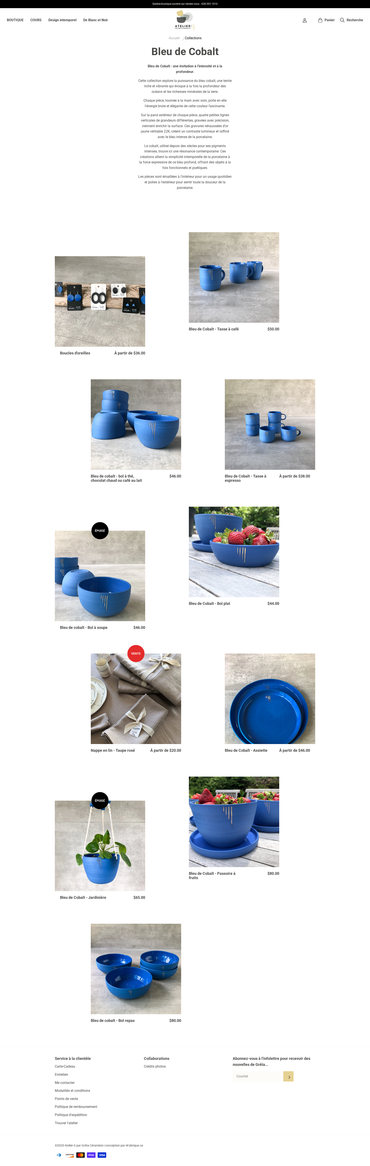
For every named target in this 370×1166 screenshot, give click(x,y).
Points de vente (66, 1099)
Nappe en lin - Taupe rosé (113, 750)
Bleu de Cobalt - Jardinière (83, 897)
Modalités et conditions (72, 1091)
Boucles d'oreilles (75, 353)
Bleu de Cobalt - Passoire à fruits (212, 875)
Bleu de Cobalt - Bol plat (209, 603)
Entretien (61, 1075)
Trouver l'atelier (66, 1123)
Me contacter (65, 1083)
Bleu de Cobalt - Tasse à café (214, 329)
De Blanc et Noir (95, 20)
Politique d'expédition (71, 1115)
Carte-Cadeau (65, 1066)
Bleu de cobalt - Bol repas (113, 1020)
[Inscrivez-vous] (288, 1076)
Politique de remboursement (76, 1107)
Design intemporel (62, 20)
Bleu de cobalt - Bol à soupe (83, 627)
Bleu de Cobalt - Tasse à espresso (245, 478)
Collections (193, 38)
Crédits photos (155, 1066)
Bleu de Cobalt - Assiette (246, 750)
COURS (36, 20)
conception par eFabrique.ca (124, 1145)
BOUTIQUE (15, 20)
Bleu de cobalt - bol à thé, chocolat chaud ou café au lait (116, 478)
